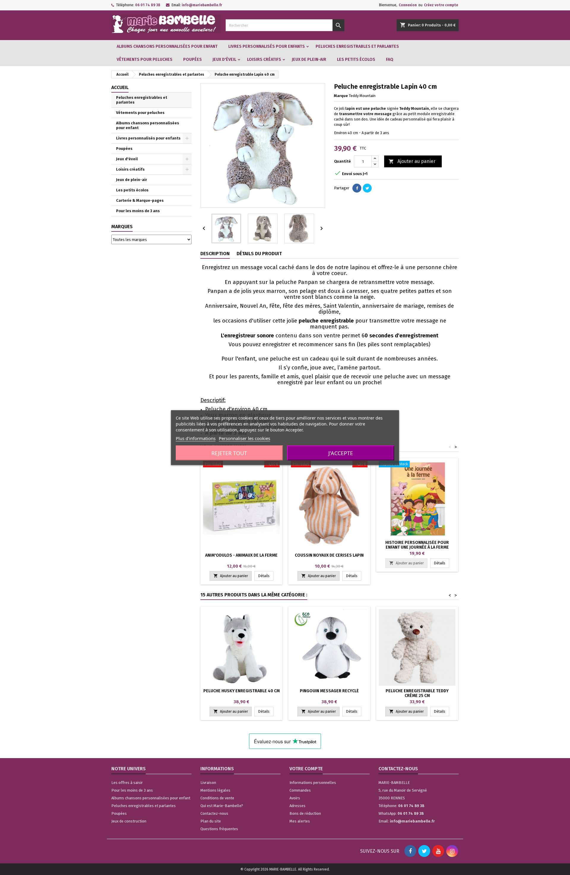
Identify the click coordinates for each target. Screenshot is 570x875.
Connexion (408, 5)
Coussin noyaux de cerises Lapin (329, 555)
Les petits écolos (356, 59)
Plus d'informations (196, 438)
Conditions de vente (217, 798)
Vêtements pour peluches (144, 59)
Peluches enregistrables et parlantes (357, 46)
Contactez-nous (214, 813)
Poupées (192, 59)
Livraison (208, 782)
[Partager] (356, 188)
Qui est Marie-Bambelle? (221, 805)
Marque (341, 95)
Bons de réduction (305, 813)
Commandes (300, 790)
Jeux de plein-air (309, 59)
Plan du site (210, 821)
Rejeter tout (229, 452)
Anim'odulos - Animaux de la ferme (241, 555)
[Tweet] (367, 188)
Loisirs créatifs (264, 59)
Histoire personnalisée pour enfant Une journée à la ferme (417, 545)
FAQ (389, 59)
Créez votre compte (441, 5)
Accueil (120, 87)
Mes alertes (299, 821)
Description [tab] (215, 253)
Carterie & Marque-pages (140, 200)
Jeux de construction (128, 821)
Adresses (297, 805)
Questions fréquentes (219, 829)
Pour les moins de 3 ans (138, 211)
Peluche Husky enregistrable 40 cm (241, 690)
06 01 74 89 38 (147, 5)
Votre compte (306, 768)
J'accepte (340, 452)
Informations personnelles (312, 782)
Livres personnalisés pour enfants (266, 46)
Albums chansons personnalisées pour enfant (167, 46)
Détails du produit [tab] (259, 253)
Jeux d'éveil (224, 59)
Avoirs (294, 798)
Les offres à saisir (127, 782)
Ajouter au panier (412, 161)
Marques (122, 226)
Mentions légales (215, 790)
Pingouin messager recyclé (329, 690)
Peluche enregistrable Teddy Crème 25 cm (417, 693)
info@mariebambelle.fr (202, 5)
